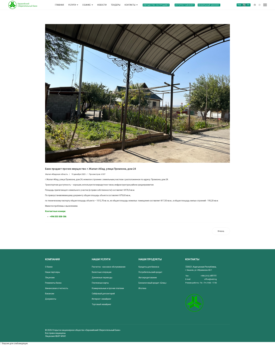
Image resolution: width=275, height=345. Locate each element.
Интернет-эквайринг (101, 299)
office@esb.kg (210, 279)
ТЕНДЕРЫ (115, 5)
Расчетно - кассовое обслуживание (108, 267)
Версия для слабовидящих (15, 343)
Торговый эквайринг (101, 304)
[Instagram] (259, 5)
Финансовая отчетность (56, 288)
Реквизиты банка (53, 283)
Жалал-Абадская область (56, 174)
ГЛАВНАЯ (59, 5)
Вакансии (49, 293)
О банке (49, 267)
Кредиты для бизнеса (149, 267)
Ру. (244, 5)
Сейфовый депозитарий (103, 293)
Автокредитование (148, 277)
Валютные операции (101, 272)
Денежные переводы (102, 277)
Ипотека (142, 288)
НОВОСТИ (102, 5)
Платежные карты (100, 283)
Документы (50, 299)
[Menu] (265, 5)
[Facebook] (255, 5)
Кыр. (239, 5)
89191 (209, 276)
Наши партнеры (52, 272)
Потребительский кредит (150, 272)
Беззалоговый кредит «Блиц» (153, 283)
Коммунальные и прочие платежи (108, 288)
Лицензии (50, 277)
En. (248, 5)
